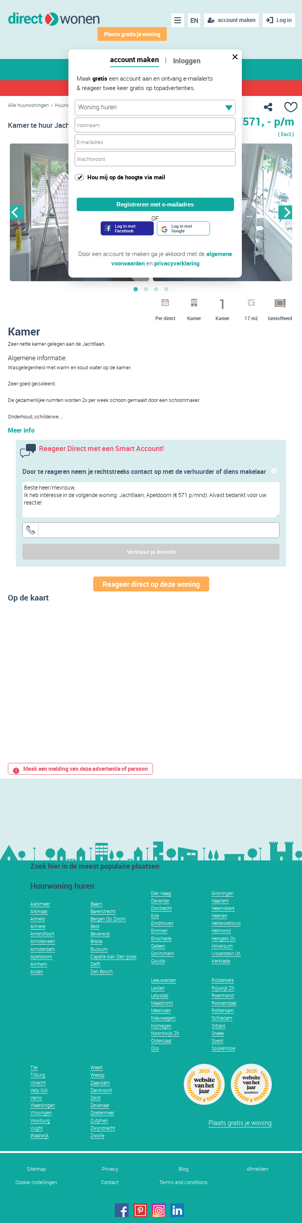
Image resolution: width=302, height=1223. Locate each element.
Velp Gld (39, 1090)
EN (194, 20)
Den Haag (161, 893)
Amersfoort (42, 933)
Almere (37, 926)
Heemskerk (223, 908)
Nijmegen (161, 1025)
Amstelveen (42, 941)
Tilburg (37, 1075)
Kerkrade (221, 961)
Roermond (223, 995)
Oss (155, 1048)
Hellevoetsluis (226, 923)
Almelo (37, 918)
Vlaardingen (42, 1105)
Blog (183, 1169)
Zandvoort (101, 1090)
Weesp (97, 1075)
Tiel (34, 1067)
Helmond (221, 930)
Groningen (223, 893)
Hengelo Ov (224, 938)
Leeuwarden (163, 980)
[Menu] (177, 20)
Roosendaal (224, 1003)
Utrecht (38, 1082)
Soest (217, 1040)
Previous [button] (17, 212)
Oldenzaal (161, 1040)
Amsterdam (42, 949)
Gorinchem (162, 953)
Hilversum (222, 946)
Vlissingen (41, 1112)
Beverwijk (100, 933)
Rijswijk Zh (223, 988)
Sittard (218, 1025)
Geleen (158, 946)
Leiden (158, 988)
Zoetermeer (102, 1112)
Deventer (160, 900)
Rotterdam (223, 1010)
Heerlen (219, 915)
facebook (122, 1210)
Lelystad (159, 995)
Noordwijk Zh (165, 1033)
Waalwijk (39, 1135)
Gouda (158, 961)
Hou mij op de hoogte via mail (126, 177)
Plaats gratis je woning (132, 34)
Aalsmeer (40, 904)
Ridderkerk (223, 980)
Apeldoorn (41, 956)
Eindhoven (162, 923)
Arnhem (38, 964)
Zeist (95, 1097)
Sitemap (36, 1169)
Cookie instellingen (36, 1182)
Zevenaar (99, 1105)
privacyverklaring (176, 263)
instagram (159, 1210)
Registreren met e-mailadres (155, 204)
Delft (95, 964)
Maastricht (162, 1003)
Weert (96, 1067)
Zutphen (99, 1120)
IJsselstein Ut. (226, 953)
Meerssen (161, 1010)
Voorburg (40, 1120)
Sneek (218, 1033)
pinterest (140, 1210)
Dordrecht (161, 908)
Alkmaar (39, 911)
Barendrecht (103, 911)
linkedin (177, 1210)
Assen (36, 971)
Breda (96, 941)
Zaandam (100, 1082)
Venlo (36, 1097)
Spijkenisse (223, 1048)
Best (94, 926)
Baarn (96, 904)
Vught (36, 1128)
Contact (109, 1182)
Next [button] (285, 212)
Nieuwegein (163, 1018)
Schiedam (222, 1018)
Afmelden (257, 1169)
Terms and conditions (183, 1182)
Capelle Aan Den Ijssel (113, 956)
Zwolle (97, 1135)
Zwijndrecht (102, 1128)
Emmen (159, 930)
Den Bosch (101, 971)
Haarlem (220, 900)
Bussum (99, 949)
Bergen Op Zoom (108, 918)
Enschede (161, 938)
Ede (155, 915)
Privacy (110, 1169)
